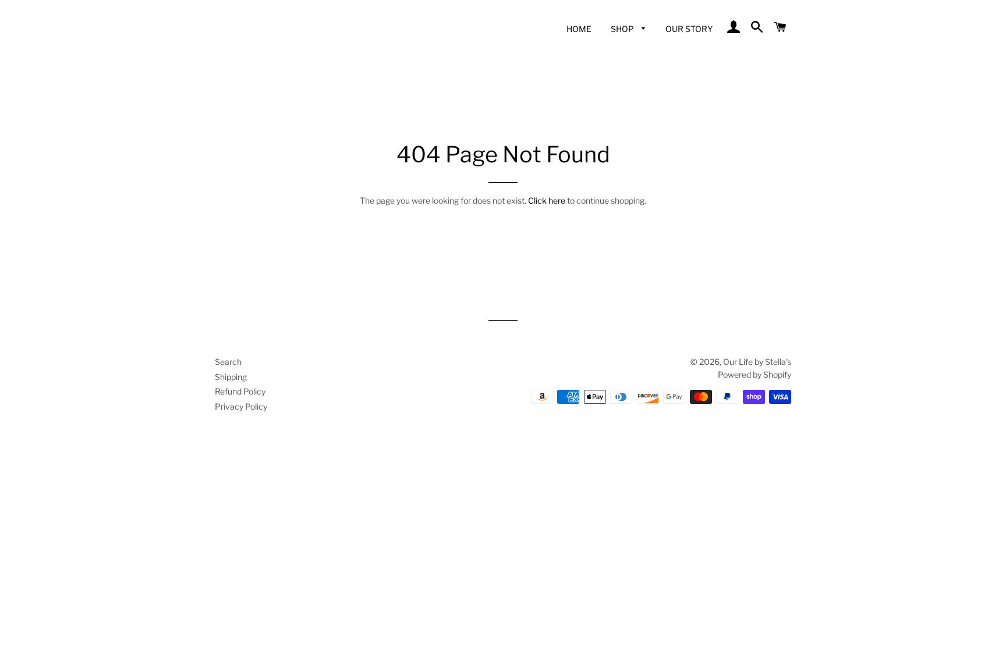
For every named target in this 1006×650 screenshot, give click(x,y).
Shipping (231, 377)
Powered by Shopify (754, 374)
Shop (623, 29)
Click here (546, 200)
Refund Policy (240, 391)
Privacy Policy (241, 406)
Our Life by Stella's (757, 362)
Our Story (689, 29)
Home (578, 29)
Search (228, 362)
